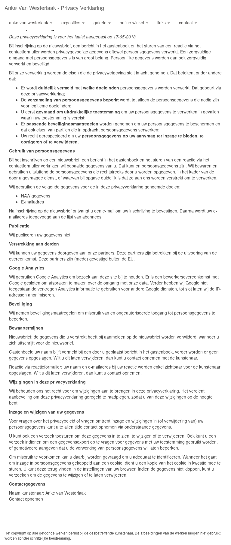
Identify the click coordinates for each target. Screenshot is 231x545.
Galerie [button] (101, 23)
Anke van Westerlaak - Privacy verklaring (54, 7)
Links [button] (162, 23)
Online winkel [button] (132, 23)
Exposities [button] (71, 23)
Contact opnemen (26, 499)
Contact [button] (186, 23)
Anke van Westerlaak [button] (29, 23)
